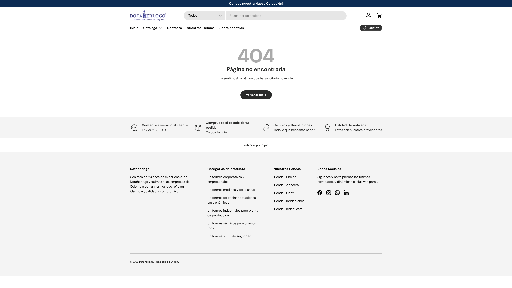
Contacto (174, 28)
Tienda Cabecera (286, 185)
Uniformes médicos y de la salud (231, 190)
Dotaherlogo (146, 261)
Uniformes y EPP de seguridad (229, 236)
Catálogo (150, 28)
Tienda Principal (285, 177)
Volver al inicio (256, 95)
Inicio (134, 28)
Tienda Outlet (284, 193)
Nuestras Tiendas (201, 28)
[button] (379, 15)
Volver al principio (256, 145)
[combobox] (265, 15)
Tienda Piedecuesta (288, 209)
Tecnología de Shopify (166, 261)
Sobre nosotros (231, 28)
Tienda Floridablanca (289, 201)
